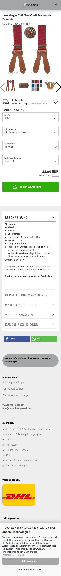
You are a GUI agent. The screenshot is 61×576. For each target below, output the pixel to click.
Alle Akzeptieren (30, 561)
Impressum (11, 444)
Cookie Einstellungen (16, 465)
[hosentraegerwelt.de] (30, 5)
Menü (5, 5)
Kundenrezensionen (21, 324)
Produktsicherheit (20, 305)
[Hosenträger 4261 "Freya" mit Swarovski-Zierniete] (30, 49)
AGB (8, 455)
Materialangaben (19, 315)
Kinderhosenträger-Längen (16, 395)
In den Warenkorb (30, 187)
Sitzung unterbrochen (17, 450)
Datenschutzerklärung (13, 555)
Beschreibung (16, 218)
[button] (17, 339)
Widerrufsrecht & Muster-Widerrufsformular (28, 429)
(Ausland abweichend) (38, 103)
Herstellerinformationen (26, 295)
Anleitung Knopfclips (13, 382)
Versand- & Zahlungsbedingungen (23, 434)
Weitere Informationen (30, 569)
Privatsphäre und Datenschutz (21, 460)
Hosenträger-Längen (12, 388)
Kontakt (10, 439)
